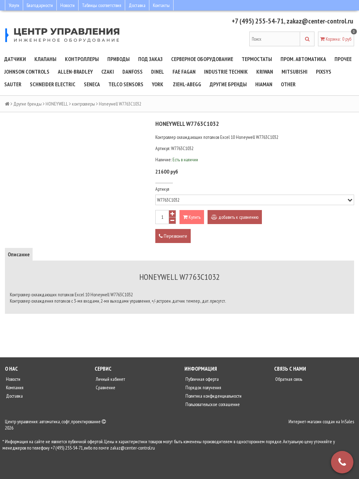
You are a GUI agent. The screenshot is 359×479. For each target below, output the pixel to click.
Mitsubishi (294, 71)
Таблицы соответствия (101, 5)
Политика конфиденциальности (213, 396)
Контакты (161, 5)
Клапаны (45, 58)
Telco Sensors (125, 84)
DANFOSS (132, 71)
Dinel (157, 71)
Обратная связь (288, 379)
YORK (157, 84)
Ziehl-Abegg (187, 84)
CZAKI (107, 71)
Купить (194, 217)
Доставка (137, 5)
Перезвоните (175, 236)
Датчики (15, 58)
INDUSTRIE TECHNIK (226, 71)
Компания (14, 387)
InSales (347, 421)
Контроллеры (82, 58)
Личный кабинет (110, 379)
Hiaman (263, 84)
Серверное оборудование (202, 58)
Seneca (92, 84)
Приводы (118, 58)
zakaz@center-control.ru (319, 21)
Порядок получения (202, 387)
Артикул (162, 189)
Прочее (343, 58)
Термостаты (257, 58)
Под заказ (150, 58)
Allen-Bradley (75, 71)
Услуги (14, 5)
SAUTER (12, 84)
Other (288, 84)
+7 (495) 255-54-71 (258, 21)
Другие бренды (228, 84)
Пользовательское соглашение (212, 404)
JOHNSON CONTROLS (26, 71)
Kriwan (264, 71)
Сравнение (105, 387)
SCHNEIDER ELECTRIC (52, 84)
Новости (67, 5)
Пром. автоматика (303, 58)
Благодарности (40, 5)
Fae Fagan (184, 71)
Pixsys (323, 71)
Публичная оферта (201, 379)
